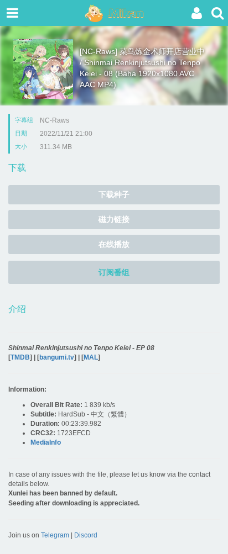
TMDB (20, 357)
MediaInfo (45, 442)
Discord (85, 535)
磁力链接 (114, 219)
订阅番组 (114, 272)
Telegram (55, 535)
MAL (91, 357)
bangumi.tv (56, 357)
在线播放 (114, 244)
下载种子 (114, 194)
